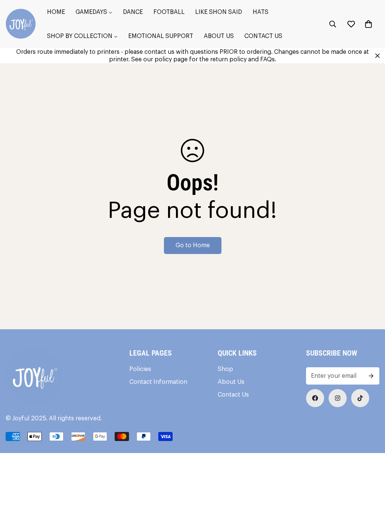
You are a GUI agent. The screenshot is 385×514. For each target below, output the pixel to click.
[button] (368, 24)
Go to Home (193, 245)
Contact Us (233, 395)
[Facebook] (315, 398)
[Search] (333, 24)
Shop (225, 369)
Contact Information (158, 382)
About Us (231, 382)
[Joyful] (21, 24)
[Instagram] (338, 398)
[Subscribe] (371, 376)
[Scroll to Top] (370, 473)
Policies (140, 369)
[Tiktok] (360, 398)
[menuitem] (56, 12)
